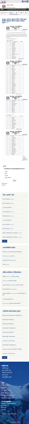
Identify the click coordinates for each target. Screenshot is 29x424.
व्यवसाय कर (3, 407)
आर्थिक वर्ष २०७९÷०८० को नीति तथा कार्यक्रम (11, 276)
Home (2, 12)
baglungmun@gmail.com (9, 395)
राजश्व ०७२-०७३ (6, 264)
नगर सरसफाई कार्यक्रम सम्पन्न (8, 299)
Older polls (4, 183)
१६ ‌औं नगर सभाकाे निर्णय (7, 220)
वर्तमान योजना (5, 375)
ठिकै (6, 173)
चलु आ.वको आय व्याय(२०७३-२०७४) (9, 260)
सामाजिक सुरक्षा (5, 368)
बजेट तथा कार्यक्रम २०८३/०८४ (8, 199)
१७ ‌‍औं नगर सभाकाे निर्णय (7, 207)
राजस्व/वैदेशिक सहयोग (7, 377)
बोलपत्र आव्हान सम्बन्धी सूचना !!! (8, 319)
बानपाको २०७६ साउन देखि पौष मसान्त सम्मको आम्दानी (12, 251)
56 (21, 12)
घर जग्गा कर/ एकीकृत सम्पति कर (8, 403)
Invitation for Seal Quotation (9, 340)
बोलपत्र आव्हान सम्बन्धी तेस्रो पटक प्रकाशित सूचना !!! (12, 315)
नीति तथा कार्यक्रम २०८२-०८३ (8, 216)
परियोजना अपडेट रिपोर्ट (7, 372)
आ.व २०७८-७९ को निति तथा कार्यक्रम (9, 280)
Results (4, 185)
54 (11, 12)
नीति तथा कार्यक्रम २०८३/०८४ (8, 203)
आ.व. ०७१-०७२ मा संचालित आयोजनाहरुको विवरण (12, 303)
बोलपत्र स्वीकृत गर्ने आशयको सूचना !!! (9, 328)
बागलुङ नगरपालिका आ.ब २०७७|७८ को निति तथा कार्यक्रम (13, 285)
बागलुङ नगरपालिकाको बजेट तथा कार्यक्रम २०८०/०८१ (12, 232)
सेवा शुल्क (3, 409)
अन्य (4, 241)
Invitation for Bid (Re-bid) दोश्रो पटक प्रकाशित (12, 349)
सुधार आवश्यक (8, 177)
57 (25, 12)
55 (16, 12)
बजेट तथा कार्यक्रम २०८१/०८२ (8, 224)
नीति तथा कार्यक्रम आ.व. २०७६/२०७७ (9, 289)
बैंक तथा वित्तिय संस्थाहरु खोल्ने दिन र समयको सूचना (14, 9)
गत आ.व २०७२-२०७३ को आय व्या (9, 256)
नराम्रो (6, 175)
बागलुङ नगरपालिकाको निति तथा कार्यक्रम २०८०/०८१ (12, 237)
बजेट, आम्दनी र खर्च (6, 370)
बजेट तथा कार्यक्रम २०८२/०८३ (8, 211)
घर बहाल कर (4, 405)
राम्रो (6, 171)
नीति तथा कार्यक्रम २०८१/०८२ (8, 228)
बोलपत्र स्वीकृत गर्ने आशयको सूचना (9, 336)
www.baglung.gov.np (9, 398)
